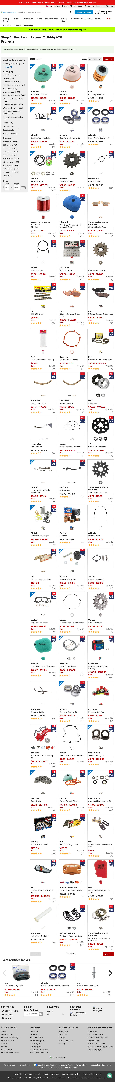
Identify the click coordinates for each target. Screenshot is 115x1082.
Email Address (31, 1010)
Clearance (7, 176)
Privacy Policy (24, 1065)
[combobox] (95, 59)
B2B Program (36, 1043)
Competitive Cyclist (71, 1074)
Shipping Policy (66, 1065)
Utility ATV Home (7, 25)
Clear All (8, 67)
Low (6, 185)
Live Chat (101, 6)
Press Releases (36, 1037)
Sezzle (4, 1046)
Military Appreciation (96, 1043)
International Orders (10, 1052)
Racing (62, 1043)
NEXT (107, 59)
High (14, 185)
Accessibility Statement (101, 1065)
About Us (34, 1031)
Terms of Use (9, 1065)
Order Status (7, 1034)
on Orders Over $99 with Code (57, 29)
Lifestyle (62, 1037)
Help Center (6, 1049)
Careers (33, 1034)
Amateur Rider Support (97, 1037)
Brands (18, 25)
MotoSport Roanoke (39, 1052)
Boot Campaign (94, 1049)
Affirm (4, 1043)
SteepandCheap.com (92, 1074)
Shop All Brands (55, 1067)
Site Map (41, 1067)
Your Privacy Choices (47, 1065)
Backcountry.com (51, 1074)
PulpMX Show (93, 1040)
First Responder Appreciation (100, 1046)
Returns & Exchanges (10, 1037)
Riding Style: (14, 63)
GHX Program (36, 1046)
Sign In (4, 1031)
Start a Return (7, 1040)
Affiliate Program (37, 1040)
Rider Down (92, 1031)
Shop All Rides (71, 1067)
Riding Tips (63, 1031)
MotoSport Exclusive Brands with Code (57, 2)
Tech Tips (63, 1034)
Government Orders (39, 1049)
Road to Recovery (95, 1034)
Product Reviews (66, 1040)
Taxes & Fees (81, 1065)
